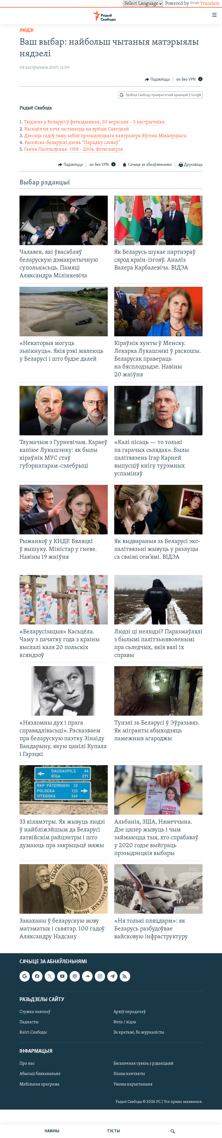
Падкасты (28, 1022)
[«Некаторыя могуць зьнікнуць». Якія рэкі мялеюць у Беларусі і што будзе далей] (63, 311)
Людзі (26, 30)
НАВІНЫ (52, 1131)
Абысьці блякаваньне (40, 1074)
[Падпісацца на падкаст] (75, 976)
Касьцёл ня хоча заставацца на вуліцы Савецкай (76, 129)
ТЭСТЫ (113, 1131)
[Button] (157, 79)
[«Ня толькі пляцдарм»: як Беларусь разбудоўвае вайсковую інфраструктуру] (158, 889)
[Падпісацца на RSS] (125, 976)
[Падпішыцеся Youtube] (62, 976)
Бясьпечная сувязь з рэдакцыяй (143, 1063)
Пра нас (27, 1063)
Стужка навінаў (34, 1012)
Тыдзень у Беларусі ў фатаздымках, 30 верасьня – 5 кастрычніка (94, 122)
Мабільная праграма (39, 1084)
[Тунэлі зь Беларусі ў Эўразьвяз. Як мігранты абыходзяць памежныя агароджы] (158, 691)
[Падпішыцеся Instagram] (100, 976)
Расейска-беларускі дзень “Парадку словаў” (72, 142)
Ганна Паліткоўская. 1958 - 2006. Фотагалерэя (73, 149)
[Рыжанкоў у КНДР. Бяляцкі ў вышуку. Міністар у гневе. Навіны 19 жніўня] (63, 509)
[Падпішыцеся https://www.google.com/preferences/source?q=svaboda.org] (24, 976)
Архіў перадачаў (129, 1012)
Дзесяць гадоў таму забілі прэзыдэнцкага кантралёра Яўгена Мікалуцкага (105, 136)
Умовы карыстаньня (132, 1084)
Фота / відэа (124, 1022)
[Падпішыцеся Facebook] (37, 976)
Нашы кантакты (129, 1074)
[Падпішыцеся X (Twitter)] (50, 976)
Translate (210, 3)
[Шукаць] (173, 1131)
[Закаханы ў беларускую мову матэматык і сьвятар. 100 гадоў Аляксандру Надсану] (63, 889)
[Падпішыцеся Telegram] (112, 976)
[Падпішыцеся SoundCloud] (87, 976)
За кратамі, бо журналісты (138, 1032)
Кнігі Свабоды (33, 1032)
